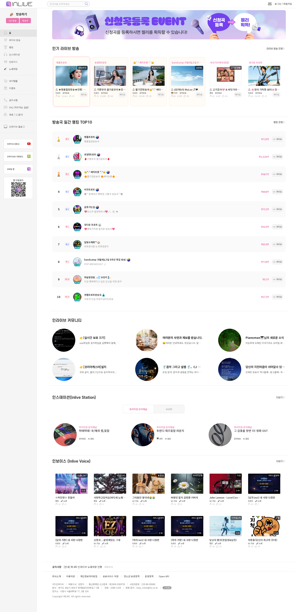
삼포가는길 (89, 207)
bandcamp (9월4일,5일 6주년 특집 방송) (192, 62)
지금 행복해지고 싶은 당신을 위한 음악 (103, 281)
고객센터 (167, 587)
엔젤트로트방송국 (92, 294)
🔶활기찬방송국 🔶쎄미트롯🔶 (99, 176)
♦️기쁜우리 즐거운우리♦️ (97, 158)
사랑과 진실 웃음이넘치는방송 (98, 299)
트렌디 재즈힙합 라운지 (170, 431)
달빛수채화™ (90, 242)
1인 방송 (12, 20)
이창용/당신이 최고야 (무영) (262, 540)
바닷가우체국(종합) (219, 62)
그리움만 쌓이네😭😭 (143, 497)
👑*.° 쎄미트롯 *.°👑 (143, 62)
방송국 (25, 20)
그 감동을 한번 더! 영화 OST (251, 431)
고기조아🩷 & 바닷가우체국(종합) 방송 (226, 89)
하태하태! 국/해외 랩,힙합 (94, 431)
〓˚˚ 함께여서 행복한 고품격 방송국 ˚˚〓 (103, 194)
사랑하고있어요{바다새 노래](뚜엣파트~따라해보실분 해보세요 (110, 497)
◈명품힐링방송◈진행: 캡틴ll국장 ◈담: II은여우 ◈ (72, 89)
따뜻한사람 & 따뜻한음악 (96, 246)
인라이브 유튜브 (13, 144)
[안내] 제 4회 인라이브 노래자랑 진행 (83, 567)
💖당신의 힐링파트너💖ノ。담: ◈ (101, 211)
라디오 (84, 94)
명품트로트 (61, 62)
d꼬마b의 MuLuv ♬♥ (185, 89)
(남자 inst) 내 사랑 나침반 (261, 497)
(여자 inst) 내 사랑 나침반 (145, 540)
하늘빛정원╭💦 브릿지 (95, 277)
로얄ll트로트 (101, 62)
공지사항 (56, 567)
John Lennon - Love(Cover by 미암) (225, 497)
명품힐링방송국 (91, 141)
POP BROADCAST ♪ (95, 264)
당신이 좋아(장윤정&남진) (223, 540)
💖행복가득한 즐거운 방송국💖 (99, 228)
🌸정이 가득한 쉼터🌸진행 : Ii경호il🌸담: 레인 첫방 (265, 89)
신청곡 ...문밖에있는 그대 (107, 540)
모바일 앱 (10, 169)
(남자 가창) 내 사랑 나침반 (69, 540)
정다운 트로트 (255, 62)
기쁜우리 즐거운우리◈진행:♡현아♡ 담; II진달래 (110, 89)
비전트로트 (89, 189)
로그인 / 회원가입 (283, 3)
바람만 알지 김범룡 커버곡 (184, 497)
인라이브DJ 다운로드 (15, 156)
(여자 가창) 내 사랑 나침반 (184, 540)
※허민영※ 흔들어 (65, 497)
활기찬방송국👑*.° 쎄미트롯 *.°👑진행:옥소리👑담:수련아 (149, 89)
